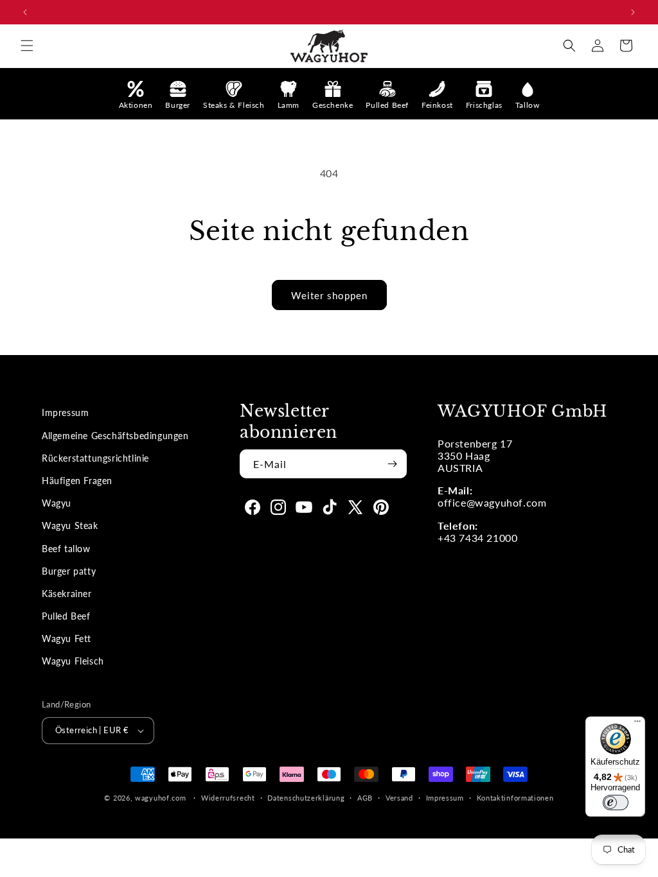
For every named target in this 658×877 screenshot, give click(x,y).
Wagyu (56, 503)
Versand (399, 798)
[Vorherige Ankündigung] (25, 12)
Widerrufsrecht (228, 798)
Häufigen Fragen (77, 480)
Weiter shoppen (329, 295)
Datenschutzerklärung (305, 798)
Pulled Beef (66, 616)
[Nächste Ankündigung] (633, 12)
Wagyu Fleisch (73, 661)
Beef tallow (66, 548)
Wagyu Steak (70, 525)
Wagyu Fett (66, 638)
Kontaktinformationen (515, 798)
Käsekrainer (67, 593)
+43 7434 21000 (477, 538)
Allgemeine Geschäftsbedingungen (115, 435)
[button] (27, 45)
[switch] (615, 802)
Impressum (65, 412)
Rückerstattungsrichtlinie (95, 458)
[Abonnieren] (392, 463)
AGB (365, 798)
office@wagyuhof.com (492, 502)
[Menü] (637, 724)
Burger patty (69, 571)
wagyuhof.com (160, 798)
